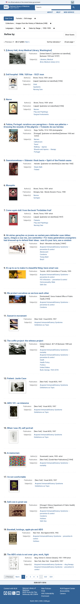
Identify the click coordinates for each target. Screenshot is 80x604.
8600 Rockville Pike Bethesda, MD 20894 (30, 593)
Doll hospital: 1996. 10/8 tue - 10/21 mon (25, 74)
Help (58, 12)
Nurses (36, 109)
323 (45, 577)
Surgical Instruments (41, 114)
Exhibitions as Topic (41, 325)
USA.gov (47, 601)
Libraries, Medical (46, 59)
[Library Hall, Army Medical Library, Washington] (29, 50)
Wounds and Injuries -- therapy (45, 149)
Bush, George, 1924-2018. (49, 370)
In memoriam (13, 453)
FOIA (43, 591)
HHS (40, 601)
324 (51, 577)
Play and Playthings (41, 112)
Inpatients (37, 87)
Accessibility (64, 591)
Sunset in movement (17, 316)
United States (45, 367)
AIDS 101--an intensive (18, 403)
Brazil (42, 259)
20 (68, 42)
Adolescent (44, 252)
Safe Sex (43, 285)
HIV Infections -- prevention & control (53, 280)
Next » (27, 42)
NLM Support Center (67, 588)
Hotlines (43, 519)
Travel (36, 144)
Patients (37, 220)
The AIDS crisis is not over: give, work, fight (28, 554)
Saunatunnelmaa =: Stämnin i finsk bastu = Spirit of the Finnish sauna (38, 160)
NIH (36, 601)
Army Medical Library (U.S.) (49, 62)
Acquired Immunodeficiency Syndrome (48, 322)
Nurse (9, 99)
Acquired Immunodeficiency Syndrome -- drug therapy (54, 564)
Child (35, 84)
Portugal (37, 152)
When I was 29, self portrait (20, 428)
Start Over (8, 18)
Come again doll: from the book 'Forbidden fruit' (29, 210)
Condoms (43, 254)
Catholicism (38, 142)
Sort (53, 42)
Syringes (37, 198)
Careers (63, 593)
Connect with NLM (10, 588)
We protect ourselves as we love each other (28, 293)
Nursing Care (38, 89)
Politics (43, 365)
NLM (32, 601)
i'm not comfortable (16, 477)
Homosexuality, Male (47, 282)
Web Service (69, 12)
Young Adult (44, 257)
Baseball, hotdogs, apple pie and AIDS (25, 529)
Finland (36, 170)
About (50, 12)
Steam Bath (38, 167)
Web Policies (46, 588)
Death (42, 360)
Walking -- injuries (40, 147)
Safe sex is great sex (17, 502)
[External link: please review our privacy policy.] (5, 593)
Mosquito (10, 185)
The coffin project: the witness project (25, 340)
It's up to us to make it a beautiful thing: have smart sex (32, 268)
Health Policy (45, 362)
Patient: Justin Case (16, 378)
